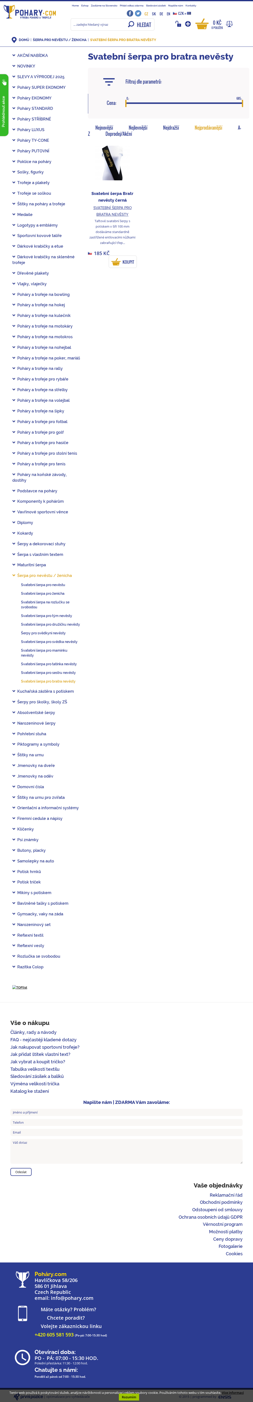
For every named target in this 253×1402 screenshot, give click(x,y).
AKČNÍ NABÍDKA (32, 55)
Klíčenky (25, 829)
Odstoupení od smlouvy (217, 1209)
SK (154, 13)
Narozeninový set (34, 924)
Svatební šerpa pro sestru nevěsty (48, 673)
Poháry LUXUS (30, 129)
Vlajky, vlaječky (32, 284)
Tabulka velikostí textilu (35, 1069)
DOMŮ (24, 40)
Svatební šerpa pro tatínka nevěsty (49, 664)
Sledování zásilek (156, 5)
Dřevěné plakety (33, 273)
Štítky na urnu (30, 755)
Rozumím (129, 1397)
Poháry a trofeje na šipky (40, 411)
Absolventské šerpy (36, 712)
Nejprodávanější (208, 127)
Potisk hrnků (29, 871)
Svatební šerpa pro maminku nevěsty (44, 652)
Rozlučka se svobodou (38, 956)
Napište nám (175, 5)
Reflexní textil (30, 935)
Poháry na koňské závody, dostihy (39, 477)
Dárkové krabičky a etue (40, 246)
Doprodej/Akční (118, 134)
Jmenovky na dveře (36, 765)
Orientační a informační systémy (48, 808)
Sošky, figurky (30, 172)
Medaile (25, 214)
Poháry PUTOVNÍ (33, 151)
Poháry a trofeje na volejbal (43, 400)
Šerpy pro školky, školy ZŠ (42, 702)
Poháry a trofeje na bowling (43, 294)
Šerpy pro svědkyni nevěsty (43, 633)
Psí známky (28, 839)
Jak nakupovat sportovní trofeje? (45, 1047)
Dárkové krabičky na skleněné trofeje (43, 260)
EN (168, 13)
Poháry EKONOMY (34, 98)
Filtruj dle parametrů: (144, 81)
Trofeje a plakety (33, 182)
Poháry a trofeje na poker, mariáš (48, 358)
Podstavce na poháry (37, 491)
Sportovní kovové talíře (39, 235)
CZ (146, 13)
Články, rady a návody (33, 1032)
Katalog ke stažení (29, 1091)
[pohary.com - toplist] (19, 987)
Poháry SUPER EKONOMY (41, 87)
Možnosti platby (226, 1231)
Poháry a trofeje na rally (40, 368)
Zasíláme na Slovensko (104, 5)
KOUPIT (128, 262)
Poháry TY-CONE (33, 140)
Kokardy (25, 533)
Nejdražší (171, 127)
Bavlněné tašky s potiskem (42, 903)
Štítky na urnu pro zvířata (41, 797)
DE (161, 13)
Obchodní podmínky (221, 1202)
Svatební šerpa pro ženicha (42, 593)
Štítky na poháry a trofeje (41, 204)
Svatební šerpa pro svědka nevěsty (49, 642)
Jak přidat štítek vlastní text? (40, 1054)
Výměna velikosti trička (34, 1083)
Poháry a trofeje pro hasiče (42, 442)
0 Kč (217, 24)
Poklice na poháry (34, 161)
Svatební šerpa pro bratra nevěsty (123, 40)
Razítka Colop (30, 967)
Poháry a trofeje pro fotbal (42, 421)
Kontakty (191, 5)
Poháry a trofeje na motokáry (45, 326)
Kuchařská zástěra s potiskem (45, 691)
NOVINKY (26, 66)
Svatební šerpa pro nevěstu (43, 585)
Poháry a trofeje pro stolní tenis (47, 453)
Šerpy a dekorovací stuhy (41, 544)
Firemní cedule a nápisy (40, 818)
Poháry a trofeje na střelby (42, 389)
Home (75, 5)
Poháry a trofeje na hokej (41, 305)
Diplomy (25, 522)
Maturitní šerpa (31, 565)
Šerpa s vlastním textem (40, 554)
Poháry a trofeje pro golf (40, 432)
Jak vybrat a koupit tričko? (37, 1061)
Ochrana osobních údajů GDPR (211, 1217)
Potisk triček (29, 882)
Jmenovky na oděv (35, 776)
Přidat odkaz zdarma (132, 5)
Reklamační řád (226, 1195)
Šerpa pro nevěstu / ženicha (59, 40)
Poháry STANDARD (35, 108)
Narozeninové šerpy (36, 723)
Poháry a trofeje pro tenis (41, 464)
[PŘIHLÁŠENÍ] (179, 23)
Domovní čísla (30, 786)
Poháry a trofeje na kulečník (44, 315)
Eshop (84, 5)
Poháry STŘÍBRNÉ (34, 119)
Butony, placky (31, 850)
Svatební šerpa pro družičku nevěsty (50, 624)
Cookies (234, 1253)
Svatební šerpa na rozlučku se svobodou (45, 604)
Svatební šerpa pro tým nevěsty (46, 616)
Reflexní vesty (30, 945)
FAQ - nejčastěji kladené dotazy (43, 1039)
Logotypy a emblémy (37, 225)
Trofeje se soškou (34, 193)
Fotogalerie (231, 1246)
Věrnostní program (223, 1224)
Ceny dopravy (228, 1239)
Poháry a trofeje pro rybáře (42, 379)
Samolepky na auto (35, 861)
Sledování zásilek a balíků (37, 1076)
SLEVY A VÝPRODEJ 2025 (40, 76)
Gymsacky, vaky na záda (40, 914)
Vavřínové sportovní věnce (42, 512)
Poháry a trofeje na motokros (45, 336)
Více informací (233, 1392)
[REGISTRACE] (188, 23)
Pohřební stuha (31, 734)
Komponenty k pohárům (40, 501)
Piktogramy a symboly (38, 744)
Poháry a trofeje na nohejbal (44, 347)
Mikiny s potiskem (34, 892)
